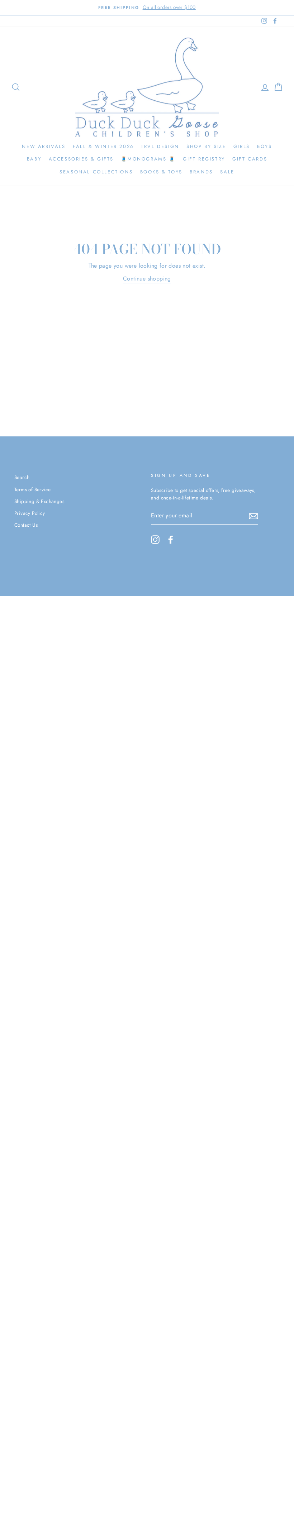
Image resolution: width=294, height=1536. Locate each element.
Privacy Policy (29, 513)
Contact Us (26, 524)
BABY (34, 158)
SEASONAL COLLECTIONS (96, 171)
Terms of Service (32, 489)
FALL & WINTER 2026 (103, 146)
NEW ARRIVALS (43, 146)
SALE (227, 171)
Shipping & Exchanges (39, 501)
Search (21, 477)
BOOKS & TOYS (161, 171)
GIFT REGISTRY (204, 158)
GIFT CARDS (249, 158)
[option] (147, 7)
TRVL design (160, 146)
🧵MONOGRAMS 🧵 (148, 158)
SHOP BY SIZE (206, 146)
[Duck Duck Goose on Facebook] (170, 539)
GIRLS (241, 146)
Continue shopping (147, 278)
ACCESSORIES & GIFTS (81, 158)
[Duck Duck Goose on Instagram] (155, 539)
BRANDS (201, 171)
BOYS (264, 146)
